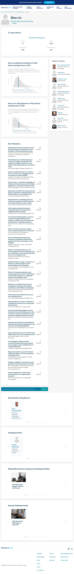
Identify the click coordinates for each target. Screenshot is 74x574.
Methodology (40, 557)
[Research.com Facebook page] (69, 549)
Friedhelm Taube (62, 79)
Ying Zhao (60, 113)
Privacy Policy (64, 560)
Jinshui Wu (60, 118)
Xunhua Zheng (61, 84)
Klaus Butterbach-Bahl (64, 65)
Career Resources (40, 7)
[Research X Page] (72, 549)
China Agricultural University (22, 21)
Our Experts (40, 570)
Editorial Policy (64, 557)
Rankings (39, 553)
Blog (38, 560)
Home (2, 11)
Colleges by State (50, 7)
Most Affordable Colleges (17, 7)
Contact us (44, 389)
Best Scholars (59, 7)
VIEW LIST (49, 2)
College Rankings (29, 7)
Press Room (52, 557)
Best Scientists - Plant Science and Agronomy (14, 11)
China (14, 23)
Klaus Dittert (61, 72)
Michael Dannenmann (64, 91)
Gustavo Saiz (61, 105)
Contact (51, 553)
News (38, 563)
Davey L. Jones (62, 125)
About (38, 567)
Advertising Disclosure (66, 553)
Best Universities (68, 7)
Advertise (51, 560)
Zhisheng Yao (61, 98)
